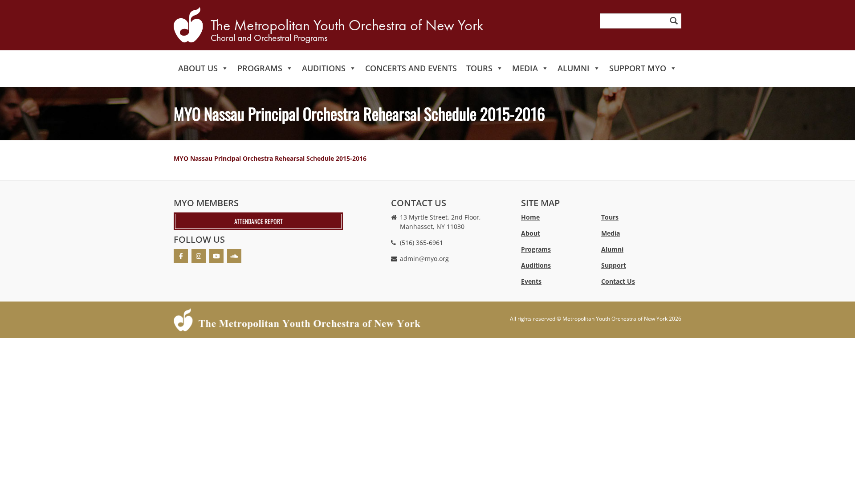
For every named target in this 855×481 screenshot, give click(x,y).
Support (613, 265)
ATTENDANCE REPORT (258, 221)
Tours (479, 68)
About (530, 233)
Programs (259, 68)
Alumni (574, 68)
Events (531, 281)
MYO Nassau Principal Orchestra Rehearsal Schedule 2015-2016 (270, 158)
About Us (198, 68)
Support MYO (637, 68)
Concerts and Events (411, 68)
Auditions (324, 68)
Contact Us (618, 281)
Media (525, 68)
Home (530, 217)
